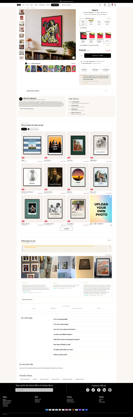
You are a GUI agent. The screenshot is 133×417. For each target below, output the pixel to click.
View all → (73, 63)
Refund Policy (70, 400)
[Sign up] (51, 390)
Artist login (37, 400)
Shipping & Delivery (7, 400)
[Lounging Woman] (45, 68)
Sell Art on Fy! (38, 399)
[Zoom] (73, 57)
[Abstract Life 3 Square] (68, 68)
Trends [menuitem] (35, 4)
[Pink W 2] (74, 68)
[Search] (100, 5)
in (107, 18)
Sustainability (102, 402)
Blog (100, 400)
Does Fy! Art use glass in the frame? (65, 329)
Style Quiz (56, 4)
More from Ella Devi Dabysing (27, 108)
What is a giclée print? (60, 354)
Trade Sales (5, 406)
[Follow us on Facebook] (98, 390)
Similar (25, 129)
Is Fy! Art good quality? (61, 319)
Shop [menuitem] (24, 4)
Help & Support (6, 403)
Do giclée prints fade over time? (63, 349)
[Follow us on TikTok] (93, 390)
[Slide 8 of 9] (21, 52)
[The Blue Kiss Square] (33, 68)
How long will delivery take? (62, 344)
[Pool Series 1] (51, 68)
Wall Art (21, 8)
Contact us (5, 404)
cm (109, 18)
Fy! (6, 414)
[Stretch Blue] (62, 68)
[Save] (42, 133)
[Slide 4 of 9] (21, 29)
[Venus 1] (57, 68)
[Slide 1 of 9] (21, 12)
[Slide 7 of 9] (21, 47)
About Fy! (101, 399)
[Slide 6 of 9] (21, 41)
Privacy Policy (70, 399)
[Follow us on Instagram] (87, 390)
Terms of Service (71, 402)
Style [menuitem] (27, 4)
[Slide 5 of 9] (21, 35)
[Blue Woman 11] (39, 68)
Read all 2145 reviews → (27, 299)
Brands (4, 399)
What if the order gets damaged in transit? (67, 339)
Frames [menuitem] (48, 4)
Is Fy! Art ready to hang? (61, 324)
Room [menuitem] (31, 4)
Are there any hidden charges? (63, 334)
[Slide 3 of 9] (21, 23)
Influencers (37, 402)
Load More (66, 228)
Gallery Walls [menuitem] (42, 4)
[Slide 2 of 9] (21, 17)
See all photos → (108, 254)
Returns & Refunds (7, 402)
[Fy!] (19, 5)
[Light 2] (27, 68)
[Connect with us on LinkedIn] (104, 390)
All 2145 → (110, 240)
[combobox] (81, 5)
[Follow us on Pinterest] (110, 390)
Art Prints (27, 8)
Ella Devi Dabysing (88, 12)
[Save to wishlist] (81, 55)
